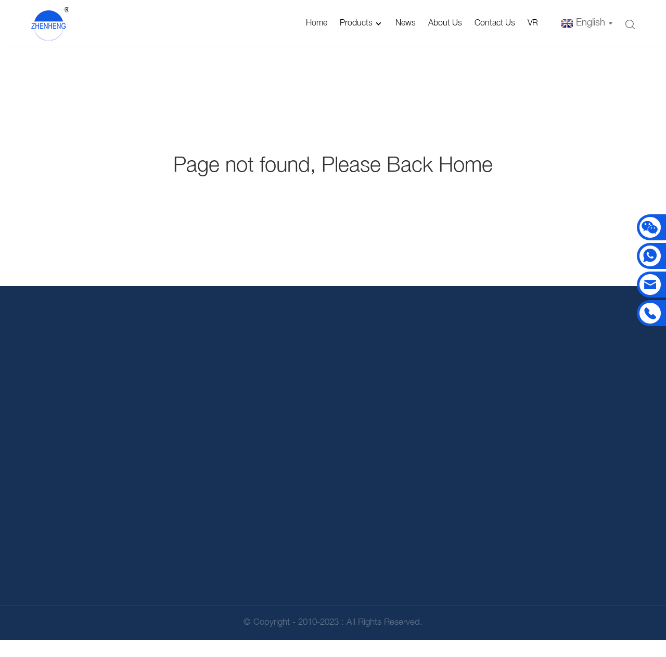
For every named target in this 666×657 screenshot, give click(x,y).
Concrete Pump (427, 512)
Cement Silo (427, 440)
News (405, 23)
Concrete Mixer (427, 488)
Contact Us (495, 23)
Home (316, 23)
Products (356, 23)
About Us (445, 23)
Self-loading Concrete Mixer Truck (427, 578)
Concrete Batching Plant (427, 464)
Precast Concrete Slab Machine (427, 542)
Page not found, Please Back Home (333, 166)
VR (533, 23)
